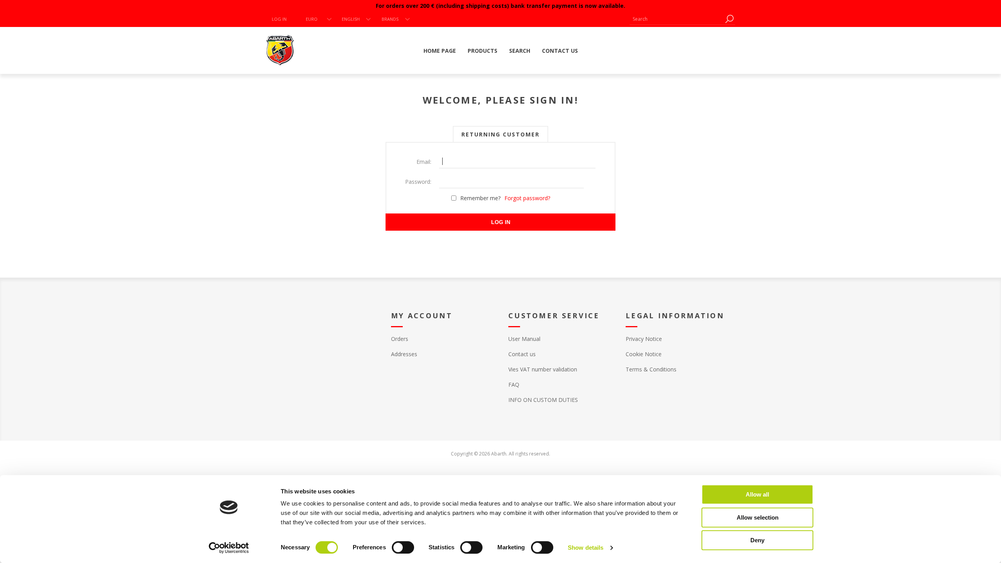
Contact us (522, 354)
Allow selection (758, 517)
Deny (757, 540)
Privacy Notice (644, 338)
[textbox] (676, 19)
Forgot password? (527, 198)
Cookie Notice (644, 354)
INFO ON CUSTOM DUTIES (543, 399)
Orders (399, 338)
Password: (418, 181)
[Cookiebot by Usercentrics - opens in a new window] (229, 548)
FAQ (513, 384)
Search (729, 19)
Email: (423, 161)
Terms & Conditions (651, 369)
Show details (585, 547)
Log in (279, 19)
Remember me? (480, 198)
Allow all (757, 494)
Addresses (404, 354)
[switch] (403, 547)
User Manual (524, 338)
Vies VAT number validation (542, 369)
